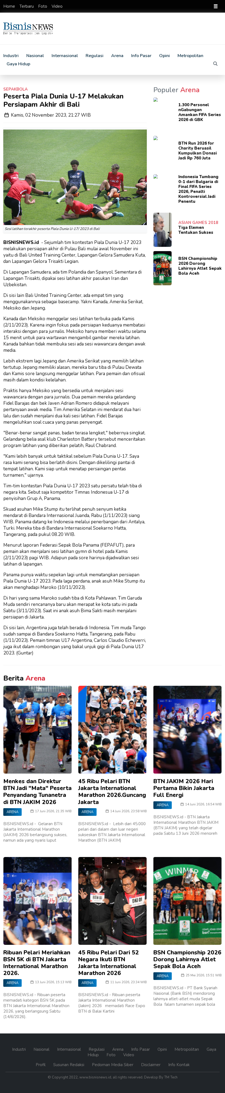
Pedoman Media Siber (113, 1064)
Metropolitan (190, 56)
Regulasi (94, 56)
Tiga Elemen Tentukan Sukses (195, 230)
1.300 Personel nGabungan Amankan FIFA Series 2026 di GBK (199, 112)
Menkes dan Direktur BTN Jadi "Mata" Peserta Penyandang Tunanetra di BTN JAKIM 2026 (37, 791)
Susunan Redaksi (69, 1064)
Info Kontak (179, 1064)
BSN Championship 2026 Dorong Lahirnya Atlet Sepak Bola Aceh (200, 266)
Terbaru (27, 6)
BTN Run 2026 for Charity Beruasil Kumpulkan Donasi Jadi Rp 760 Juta (197, 151)
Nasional (35, 56)
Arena (117, 56)
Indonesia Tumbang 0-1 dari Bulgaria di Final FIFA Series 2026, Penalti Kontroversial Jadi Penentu (198, 189)
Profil (41, 1064)
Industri (11, 56)
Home (9, 6)
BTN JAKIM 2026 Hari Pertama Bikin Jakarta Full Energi (183, 788)
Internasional (65, 56)
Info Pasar (141, 56)
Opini (164, 56)
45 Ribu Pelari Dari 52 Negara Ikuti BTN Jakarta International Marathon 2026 (108, 963)
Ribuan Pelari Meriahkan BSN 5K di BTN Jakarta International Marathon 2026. (36, 963)
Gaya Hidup (18, 64)
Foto (43, 6)
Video (57, 6)
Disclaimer (151, 1064)
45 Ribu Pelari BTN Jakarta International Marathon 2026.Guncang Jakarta (112, 791)
